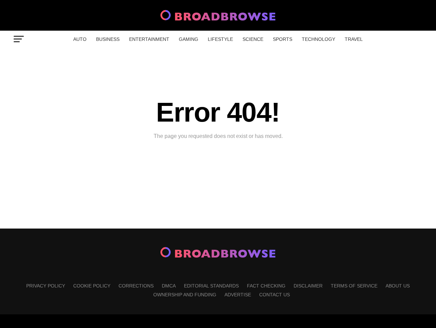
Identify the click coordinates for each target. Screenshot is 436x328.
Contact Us (274, 294)
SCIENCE (253, 39)
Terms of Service (354, 285)
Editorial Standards (211, 285)
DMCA (169, 285)
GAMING (188, 39)
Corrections (136, 285)
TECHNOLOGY (318, 39)
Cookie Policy (91, 285)
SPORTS (282, 39)
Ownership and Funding (184, 294)
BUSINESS (108, 39)
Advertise (237, 294)
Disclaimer (308, 285)
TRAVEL (354, 39)
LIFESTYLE (220, 39)
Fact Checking (266, 285)
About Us (398, 285)
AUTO (80, 39)
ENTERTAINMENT (149, 39)
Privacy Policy (45, 285)
